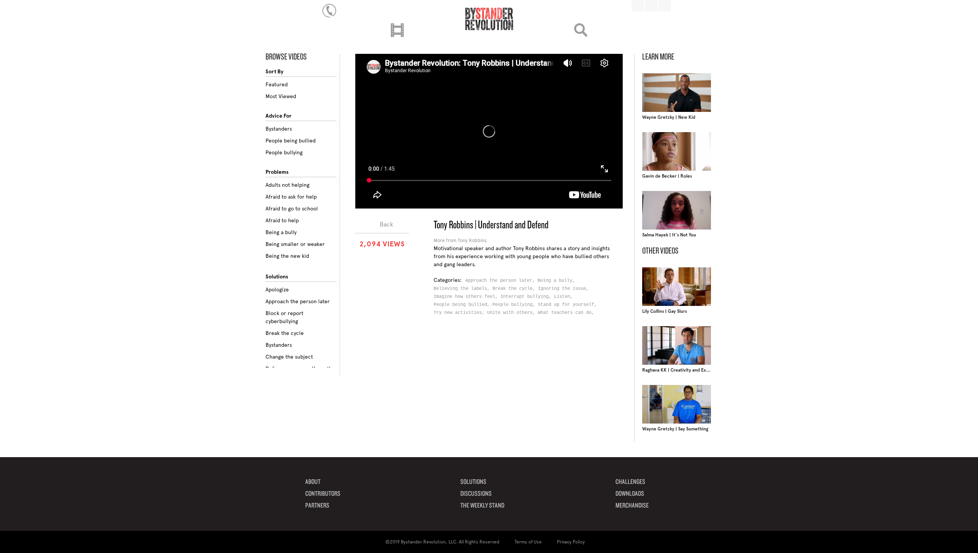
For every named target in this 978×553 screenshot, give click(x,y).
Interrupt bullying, (527, 296)
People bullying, (515, 304)
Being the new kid (287, 256)
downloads (629, 493)
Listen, (564, 296)
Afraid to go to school (292, 208)
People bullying (284, 152)
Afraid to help (282, 220)
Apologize (277, 289)
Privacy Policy (571, 542)
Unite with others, (512, 312)
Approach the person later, (501, 280)
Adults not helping (287, 185)
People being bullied (291, 140)
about (313, 482)
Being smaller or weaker (295, 244)
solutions (473, 482)
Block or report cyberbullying (284, 317)
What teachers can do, (567, 312)
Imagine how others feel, (467, 296)
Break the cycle (285, 333)
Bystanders (279, 129)
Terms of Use (528, 542)
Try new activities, (460, 312)
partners (317, 505)
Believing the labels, (463, 288)
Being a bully (281, 232)
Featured (277, 84)
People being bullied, (463, 304)
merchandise (632, 505)
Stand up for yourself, (568, 304)
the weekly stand (482, 505)
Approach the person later (298, 301)
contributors (322, 493)
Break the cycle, (515, 288)
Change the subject (289, 357)
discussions (476, 493)
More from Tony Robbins (460, 240)
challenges (630, 482)
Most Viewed (281, 96)
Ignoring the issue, (564, 288)
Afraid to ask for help (291, 197)
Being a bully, (558, 280)
